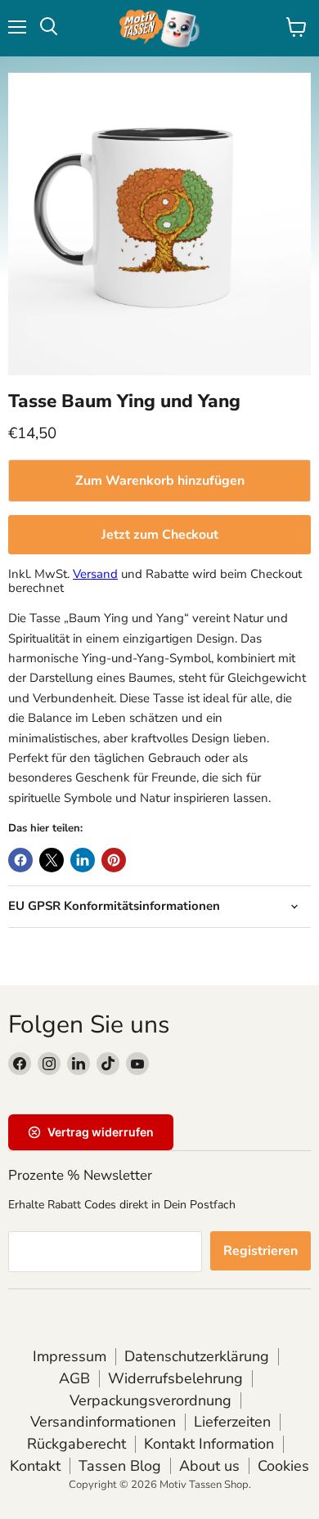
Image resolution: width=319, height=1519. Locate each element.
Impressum (69, 1356)
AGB (74, 1378)
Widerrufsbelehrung (175, 1378)
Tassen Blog (120, 1466)
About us (209, 1466)
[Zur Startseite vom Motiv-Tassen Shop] (159, 28)
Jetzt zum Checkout (159, 535)
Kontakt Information (209, 1444)
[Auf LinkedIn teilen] (82, 860)
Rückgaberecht (76, 1444)
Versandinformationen (103, 1422)
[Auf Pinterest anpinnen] (113, 860)
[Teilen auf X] (51, 860)
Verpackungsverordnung (150, 1400)
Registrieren (260, 1251)
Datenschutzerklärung (196, 1356)
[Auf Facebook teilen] (20, 860)
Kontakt (35, 1466)
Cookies (283, 1466)
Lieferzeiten (232, 1422)
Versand (95, 574)
